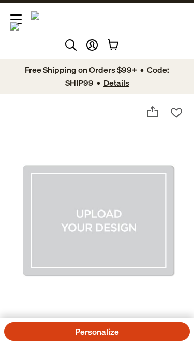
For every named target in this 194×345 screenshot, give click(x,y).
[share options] (152, 111)
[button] (92, 45)
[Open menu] (16, 19)
